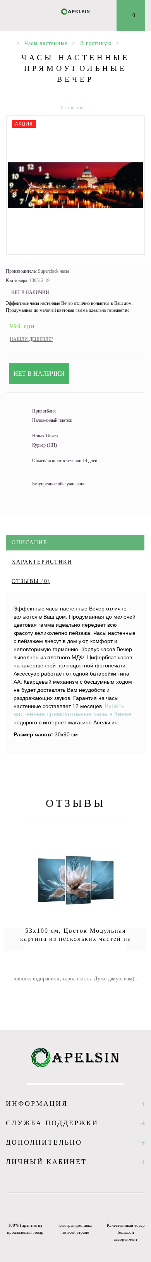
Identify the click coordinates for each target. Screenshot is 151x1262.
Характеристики (42, 562)
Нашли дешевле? (31, 339)
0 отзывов (72, 107)
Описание (30, 542)
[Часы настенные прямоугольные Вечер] (75, 185)
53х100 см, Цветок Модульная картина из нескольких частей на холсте (75, 938)
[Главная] (9, 43)
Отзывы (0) (31, 581)
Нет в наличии (39, 373)
